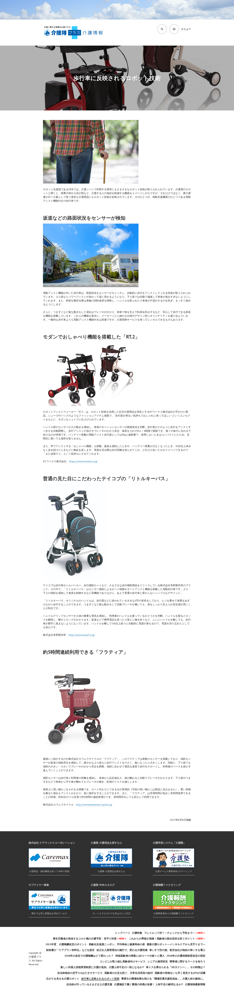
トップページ (122, 932)
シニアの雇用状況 (157, 961)
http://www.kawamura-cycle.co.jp (94, 804)
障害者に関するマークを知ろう (187, 961)
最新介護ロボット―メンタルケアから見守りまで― (176, 944)
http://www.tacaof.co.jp (81, 634)
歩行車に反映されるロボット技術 (100, 978)
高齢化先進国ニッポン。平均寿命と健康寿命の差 (117, 944)
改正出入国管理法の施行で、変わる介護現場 (121, 950)
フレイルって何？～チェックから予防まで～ (174, 932)
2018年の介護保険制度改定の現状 (186, 955)
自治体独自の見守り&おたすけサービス (80, 972)
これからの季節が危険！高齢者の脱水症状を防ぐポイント (167, 938)
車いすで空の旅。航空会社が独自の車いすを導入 (177, 950)
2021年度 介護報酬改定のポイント (66, 944)
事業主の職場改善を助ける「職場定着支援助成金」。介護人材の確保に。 (163, 978)
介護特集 (137, 932)
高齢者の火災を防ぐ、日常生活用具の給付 (128, 972)
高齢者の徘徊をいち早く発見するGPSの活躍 (180, 972)
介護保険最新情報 (195, 984)
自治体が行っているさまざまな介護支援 (89, 984)
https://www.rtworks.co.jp (83, 461)
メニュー (186, 29)
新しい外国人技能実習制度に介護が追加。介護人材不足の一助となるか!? (102, 967)
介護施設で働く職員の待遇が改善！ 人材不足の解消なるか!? (148, 984)
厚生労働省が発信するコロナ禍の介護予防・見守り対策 (90, 938)
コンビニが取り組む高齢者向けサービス (122, 961)
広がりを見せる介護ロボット (62, 978)
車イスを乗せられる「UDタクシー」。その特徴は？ (175, 967)
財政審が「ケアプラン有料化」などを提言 (70, 950)
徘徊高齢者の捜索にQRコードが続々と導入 (140, 955)
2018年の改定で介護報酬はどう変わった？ (88, 955)
